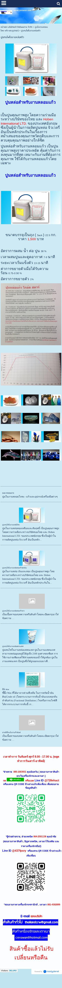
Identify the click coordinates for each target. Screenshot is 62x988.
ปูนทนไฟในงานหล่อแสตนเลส (13, 646)
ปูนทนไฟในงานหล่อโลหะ (11, 524)
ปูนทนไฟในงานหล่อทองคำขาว (13, 610)
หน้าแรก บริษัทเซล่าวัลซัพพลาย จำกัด (16, 27)
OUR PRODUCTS (8, 493)
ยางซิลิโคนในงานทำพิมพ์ (11, 732)
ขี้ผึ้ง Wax (5, 689)
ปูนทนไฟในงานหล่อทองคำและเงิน (14, 567)
